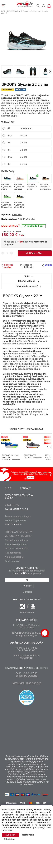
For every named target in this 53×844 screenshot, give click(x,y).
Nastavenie (28, 835)
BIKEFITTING (12, 505)
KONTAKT (25, 488)
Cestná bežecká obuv (31, 11)
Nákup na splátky (14, 557)
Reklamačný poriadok (16, 545)
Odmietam (9, 839)
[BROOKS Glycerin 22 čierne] (26, 41)
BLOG (8, 488)
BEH (3, 11)
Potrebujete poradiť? (27, 286)
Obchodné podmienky (16, 540)
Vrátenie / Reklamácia (17, 549)
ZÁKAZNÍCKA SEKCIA (16, 509)
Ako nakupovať (13, 553)
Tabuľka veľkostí (26, 281)
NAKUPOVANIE (13, 525)
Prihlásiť (27, 586)
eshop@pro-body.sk (26, 635)
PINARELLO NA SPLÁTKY (19, 532)
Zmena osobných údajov (18, 516)
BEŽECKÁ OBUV (13, 11)
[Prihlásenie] (43, 5)
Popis (27, 276)
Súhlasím (10, 835)
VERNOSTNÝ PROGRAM (18, 536)
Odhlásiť (27, 592)
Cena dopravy (12, 561)
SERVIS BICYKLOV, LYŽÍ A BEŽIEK (19, 496)
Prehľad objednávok (15, 521)
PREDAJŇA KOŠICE (26, 620)
